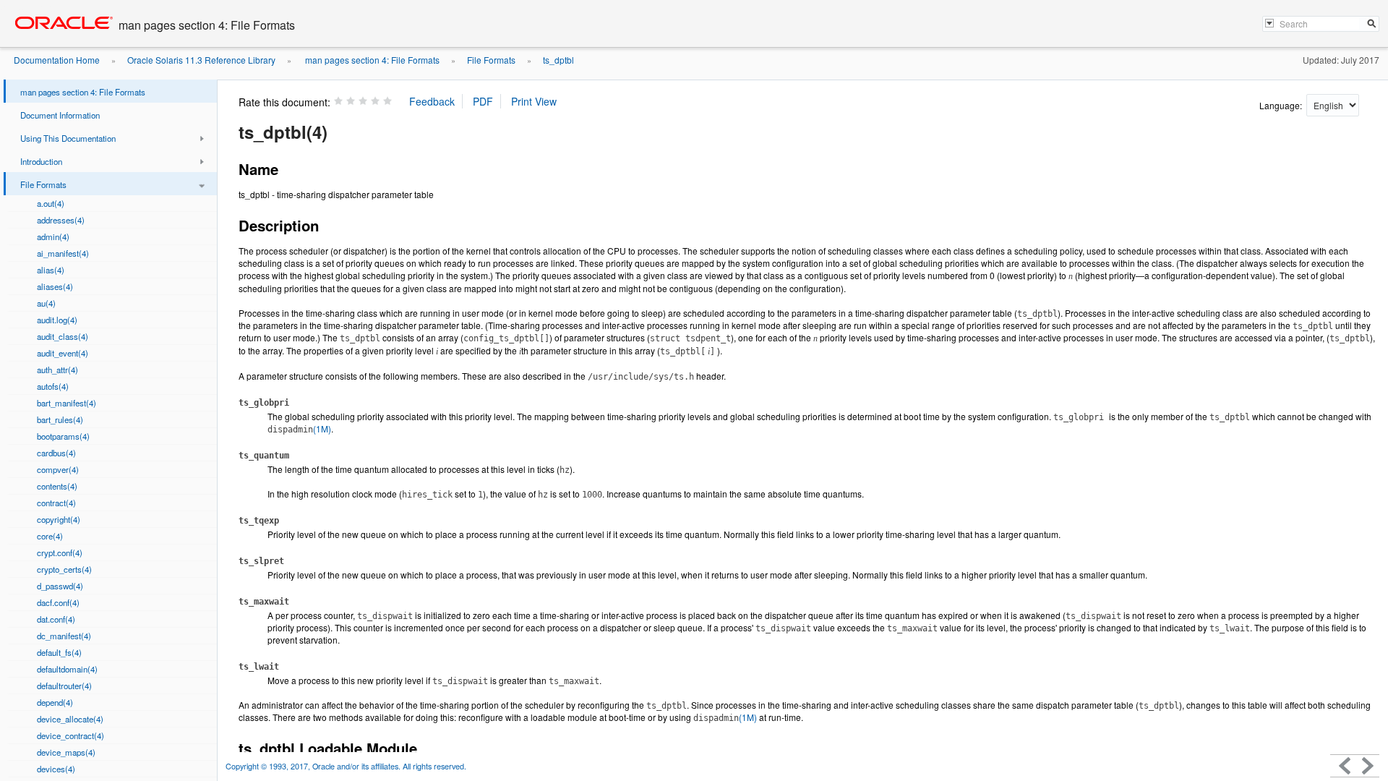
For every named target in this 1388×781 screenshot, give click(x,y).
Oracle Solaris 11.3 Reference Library (201, 60)
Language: (1281, 105)
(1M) (299, 428)
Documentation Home (57, 60)
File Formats (491, 60)
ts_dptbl (558, 60)
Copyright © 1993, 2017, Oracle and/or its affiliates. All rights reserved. (346, 766)
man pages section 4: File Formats (371, 60)
